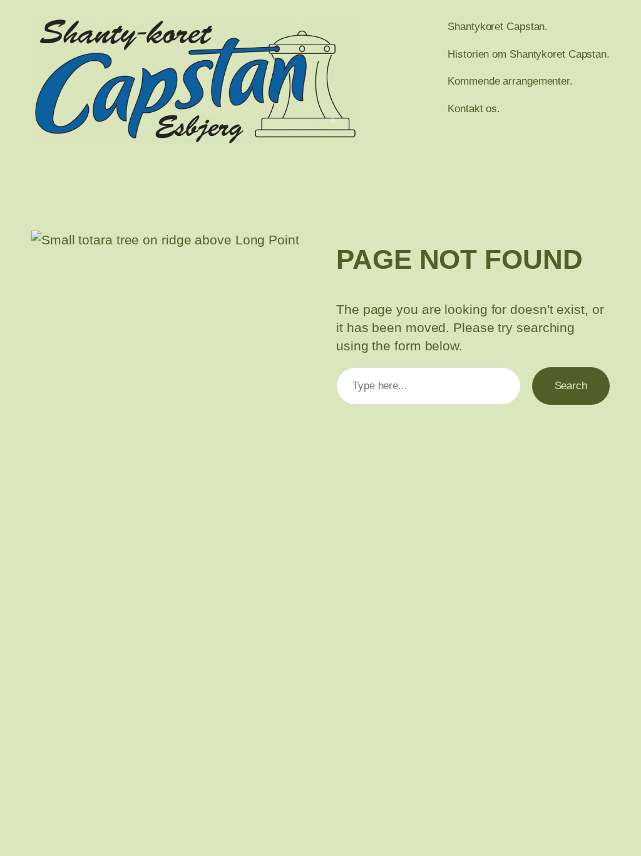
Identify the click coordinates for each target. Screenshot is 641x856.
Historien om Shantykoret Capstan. (529, 54)
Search (571, 385)
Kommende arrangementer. (510, 81)
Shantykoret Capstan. (498, 26)
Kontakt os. (474, 108)
